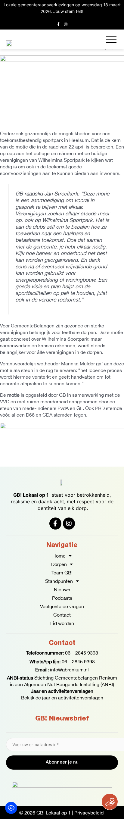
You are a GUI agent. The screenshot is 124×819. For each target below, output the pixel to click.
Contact (62, 614)
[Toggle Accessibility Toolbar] (11, 807)
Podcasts (62, 598)
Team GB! (62, 572)
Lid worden (62, 623)
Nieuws (62, 589)
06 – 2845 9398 (81, 652)
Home (59, 555)
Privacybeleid (89, 812)
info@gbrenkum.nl (69, 669)
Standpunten (59, 581)
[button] (111, 39)
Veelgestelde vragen (62, 606)
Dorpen (59, 564)
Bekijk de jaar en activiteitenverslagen (62, 697)
